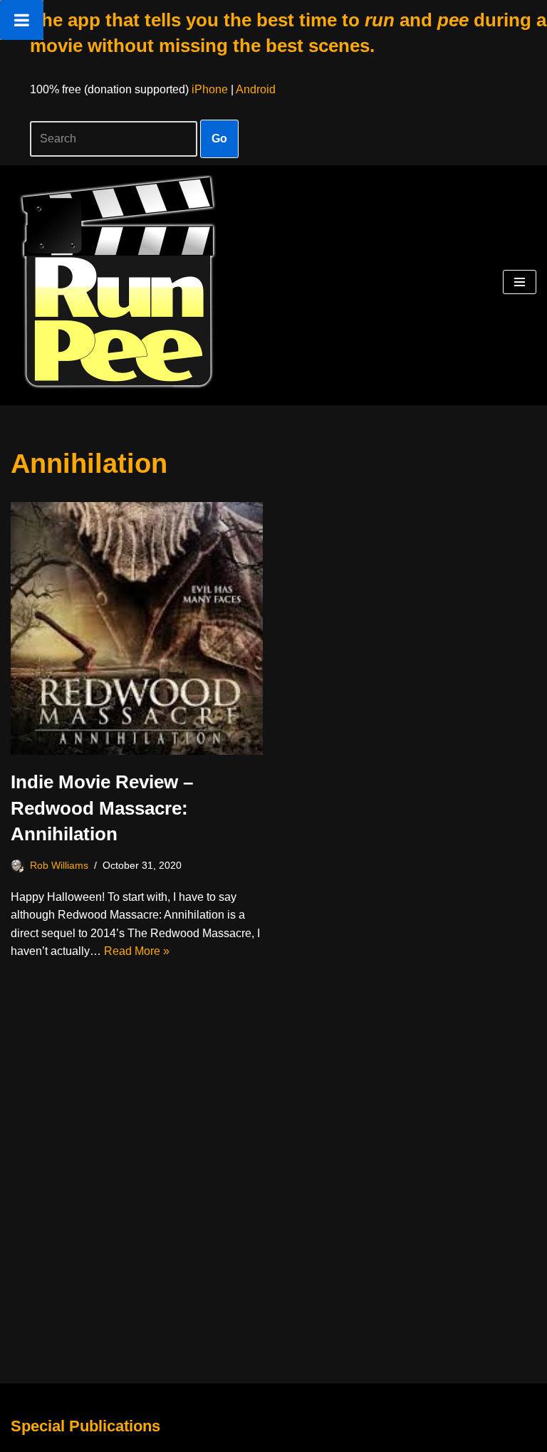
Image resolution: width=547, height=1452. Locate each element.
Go (219, 138)
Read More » (137, 951)
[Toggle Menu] (21, 20)
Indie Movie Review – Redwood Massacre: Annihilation (102, 808)
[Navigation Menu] (519, 282)
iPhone (210, 89)
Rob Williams (59, 865)
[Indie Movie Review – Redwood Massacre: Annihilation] (137, 629)
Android (256, 89)
